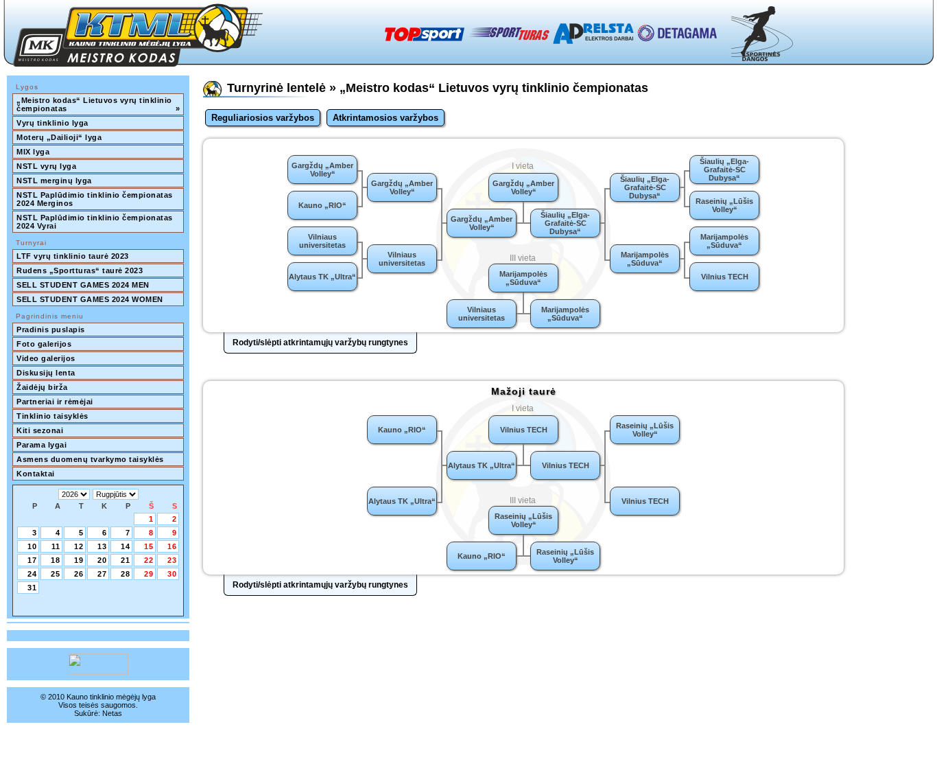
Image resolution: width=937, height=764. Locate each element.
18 (55, 560)
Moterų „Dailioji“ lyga (59, 137)
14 (125, 546)
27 (102, 574)
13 (102, 546)
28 (125, 574)
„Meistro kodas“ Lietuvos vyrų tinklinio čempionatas (98, 104)
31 (32, 587)
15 (149, 546)
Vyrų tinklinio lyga (52, 123)
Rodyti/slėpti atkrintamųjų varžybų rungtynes (320, 342)
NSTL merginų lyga (54, 180)
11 (55, 546)
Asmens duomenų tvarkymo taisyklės (90, 459)
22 (149, 560)
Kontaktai (35, 474)
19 (79, 560)
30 (172, 574)
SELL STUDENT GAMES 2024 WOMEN (89, 299)
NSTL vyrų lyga (46, 166)
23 (172, 560)
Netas (112, 713)
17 (32, 560)
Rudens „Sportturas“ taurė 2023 (79, 270)
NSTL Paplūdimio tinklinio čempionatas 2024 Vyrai (95, 221)
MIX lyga (32, 152)
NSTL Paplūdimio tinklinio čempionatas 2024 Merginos (95, 199)
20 (102, 560)
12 (79, 546)
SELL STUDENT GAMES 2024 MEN (83, 285)
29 (149, 574)
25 (55, 574)
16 (172, 546)
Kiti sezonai (39, 430)
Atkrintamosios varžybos (385, 118)
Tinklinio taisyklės (52, 416)
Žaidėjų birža (42, 387)
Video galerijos (45, 358)
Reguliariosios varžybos (262, 118)
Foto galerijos (43, 344)
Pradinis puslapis (50, 329)
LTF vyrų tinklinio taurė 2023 (72, 256)
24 (32, 574)
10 (32, 546)
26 (79, 574)
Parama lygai (41, 445)
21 (125, 560)
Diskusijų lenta (45, 373)
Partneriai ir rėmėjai (54, 401)
